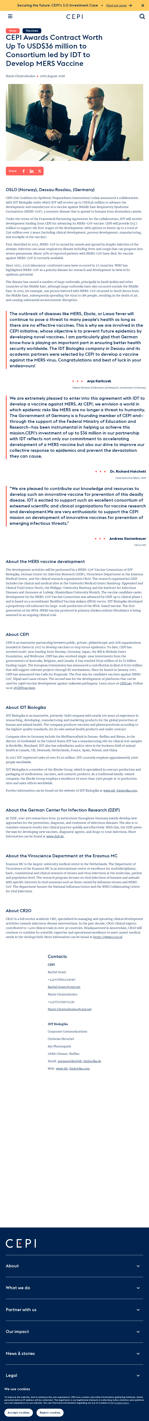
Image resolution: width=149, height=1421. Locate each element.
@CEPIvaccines (24, 688)
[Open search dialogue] (142, 17)
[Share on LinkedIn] (32, 171)
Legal (11, 1375)
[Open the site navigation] (10, 16)
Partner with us (21, 1310)
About (12, 1266)
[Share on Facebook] (24, 171)
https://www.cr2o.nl (107, 937)
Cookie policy (121, 1403)
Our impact (17, 1332)
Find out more (116, 5)
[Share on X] (40, 171)
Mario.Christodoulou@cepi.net (70, 1009)
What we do (18, 1288)
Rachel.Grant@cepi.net (64, 987)
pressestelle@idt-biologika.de (79, 1061)
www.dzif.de (55, 836)
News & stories (20, 1353)
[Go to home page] (99, 17)
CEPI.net (126, 683)
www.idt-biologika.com (120, 790)
